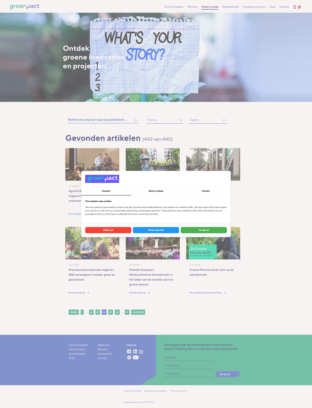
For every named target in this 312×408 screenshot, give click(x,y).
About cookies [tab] (156, 191)
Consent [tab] (106, 191)
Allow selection (156, 230)
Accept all (204, 230)
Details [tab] (206, 191)
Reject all (108, 230)
